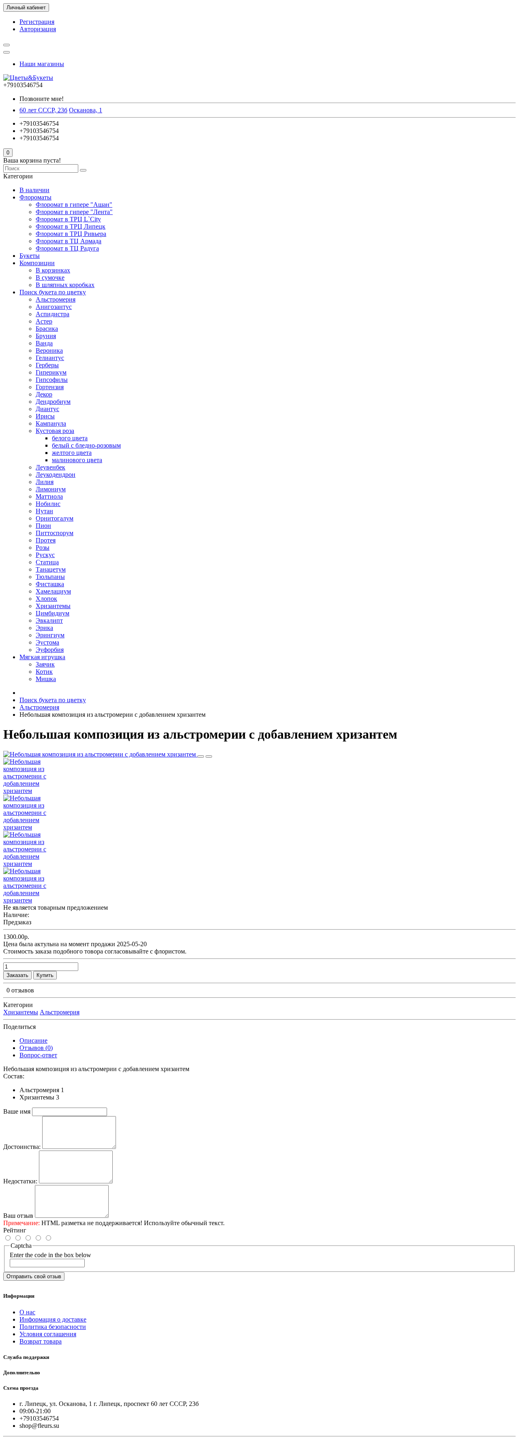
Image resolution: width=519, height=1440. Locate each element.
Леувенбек (50, 467)
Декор (44, 394)
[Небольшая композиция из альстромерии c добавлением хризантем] (100, 754)
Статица (47, 562)
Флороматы (35, 197)
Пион (43, 525)
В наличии (34, 189)
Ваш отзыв (18, 1215)
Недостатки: (20, 1181)
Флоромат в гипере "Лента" (74, 211)
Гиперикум (51, 372)
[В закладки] (200, 756)
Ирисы (45, 416)
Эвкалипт (49, 620)
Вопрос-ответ (38, 1055)
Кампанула (51, 423)
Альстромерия (55, 299)
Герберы (47, 365)
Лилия (45, 481)
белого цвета (70, 438)
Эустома (47, 642)
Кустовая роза (55, 430)
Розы (42, 547)
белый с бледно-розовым (86, 445)
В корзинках (53, 270)
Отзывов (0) (36, 1047)
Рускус (45, 554)
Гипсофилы (52, 379)
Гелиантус (50, 357)
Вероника (49, 350)
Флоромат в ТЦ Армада (68, 241)
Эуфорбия (50, 649)
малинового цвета (77, 459)
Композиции (37, 262)
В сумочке (50, 277)
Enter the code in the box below (50, 1254)
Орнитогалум (54, 518)
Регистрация (36, 21)
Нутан (44, 511)
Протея (46, 540)
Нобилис (48, 503)
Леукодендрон (55, 474)
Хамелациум (53, 591)
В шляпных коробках (65, 284)
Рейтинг (14, 1230)
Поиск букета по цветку (52, 292)
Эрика (44, 627)
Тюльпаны (50, 576)
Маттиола (49, 496)
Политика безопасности (52, 1326)
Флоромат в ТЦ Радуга (67, 248)
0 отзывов (20, 990)
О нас (27, 1312)
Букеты (29, 255)
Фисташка (50, 584)
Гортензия (50, 387)
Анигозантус (54, 306)
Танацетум (51, 569)
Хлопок (46, 598)
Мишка (46, 678)
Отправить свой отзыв (33, 1276)
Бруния (46, 335)
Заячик (45, 664)
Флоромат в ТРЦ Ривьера (71, 233)
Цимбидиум (52, 613)
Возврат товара (40, 1341)
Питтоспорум (54, 532)
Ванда (44, 343)
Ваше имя (16, 1111)
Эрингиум (50, 635)
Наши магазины (41, 63)
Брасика (47, 328)
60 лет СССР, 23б (43, 110)
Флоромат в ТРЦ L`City (68, 219)
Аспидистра (52, 314)
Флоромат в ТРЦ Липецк (70, 226)
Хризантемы (53, 605)
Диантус (47, 408)
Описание (33, 1040)
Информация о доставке (52, 1319)
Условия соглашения (47, 1334)
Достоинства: (22, 1146)
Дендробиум (53, 401)
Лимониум (51, 489)
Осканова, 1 (85, 110)
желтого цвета (72, 452)
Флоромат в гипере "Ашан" (74, 204)
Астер (44, 321)
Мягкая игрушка (42, 657)
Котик (44, 671)
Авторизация (37, 29)
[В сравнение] (209, 756)
